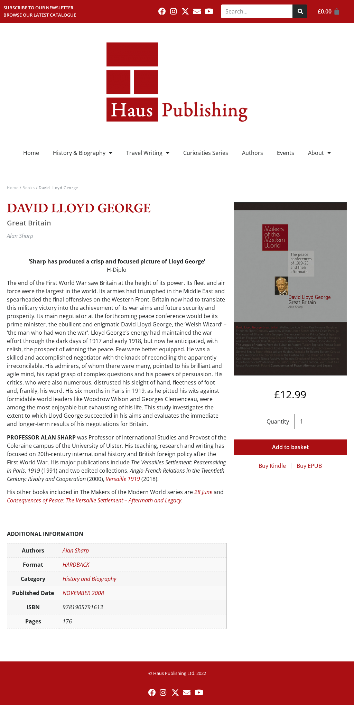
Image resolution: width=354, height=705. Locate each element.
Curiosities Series (205, 153)
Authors (252, 153)
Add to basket (290, 447)
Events (285, 153)
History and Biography (89, 579)
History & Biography (79, 153)
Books (28, 187)
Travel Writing (144, 153)
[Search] (299, 11)
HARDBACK (76, 564)
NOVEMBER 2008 (83, 593)
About (316, 153)
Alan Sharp (76, 550)
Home (31, 153)
